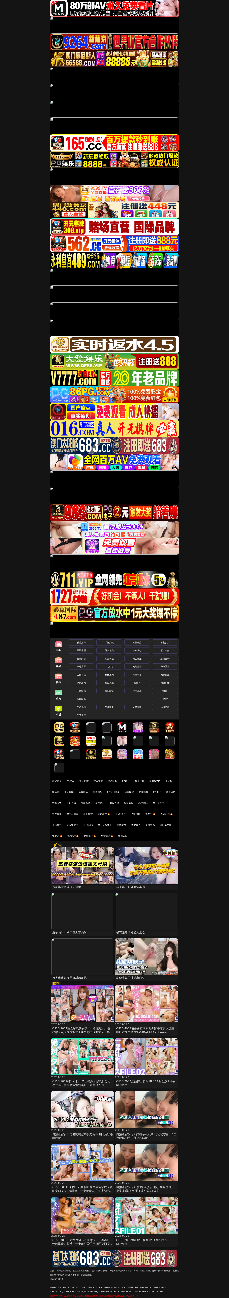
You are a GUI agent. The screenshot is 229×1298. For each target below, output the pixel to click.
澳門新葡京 (72, 813)
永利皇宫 (88, 813)
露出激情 (109, 690)
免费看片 (121, 824)
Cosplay (137, 650)
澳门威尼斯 (166, 824)
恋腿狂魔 (165, 674)
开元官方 (57, 824)
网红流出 (137, 666)
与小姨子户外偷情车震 (130, 887)
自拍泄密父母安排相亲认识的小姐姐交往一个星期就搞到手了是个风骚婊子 (146, 1136)
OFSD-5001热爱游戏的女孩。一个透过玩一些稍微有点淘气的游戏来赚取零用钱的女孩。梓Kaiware (81, 1032)
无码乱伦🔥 (166, 813)
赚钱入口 (123, 835)
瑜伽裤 (137, 682)
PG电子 (126, 781)
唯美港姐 (137, 658)
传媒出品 (81, 698)
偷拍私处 (100, 803)
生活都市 (81, 706)
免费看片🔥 (104, 813)
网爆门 (165, 690)
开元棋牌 (84, 781)
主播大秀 (57, 803)
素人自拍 (165, 650)
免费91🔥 (57, 835)
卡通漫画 (81, 690)
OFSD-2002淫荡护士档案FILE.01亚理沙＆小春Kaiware (146, 1083)
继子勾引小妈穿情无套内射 (69, 932)
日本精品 (109, 650)
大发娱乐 (57, 813)
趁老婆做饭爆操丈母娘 (66, 887)
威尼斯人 (57, 781)
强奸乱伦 (109, 642)
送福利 (168, 781)
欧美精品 (137, 642)
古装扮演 (81, 674)
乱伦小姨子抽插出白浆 (130, 978)
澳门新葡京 (158, 803)
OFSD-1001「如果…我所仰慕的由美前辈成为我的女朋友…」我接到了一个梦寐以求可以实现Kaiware (82, 1190)
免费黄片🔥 (107, 835)
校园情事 (109, 706)
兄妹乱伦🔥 (90, 835)
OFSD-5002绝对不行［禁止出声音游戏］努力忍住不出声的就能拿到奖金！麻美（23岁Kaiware (81, 1085)
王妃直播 (71, 803)
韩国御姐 (109, 658)
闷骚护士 (165, 682)
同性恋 (165, 698)
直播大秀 (150, 824)
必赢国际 (83, 792)
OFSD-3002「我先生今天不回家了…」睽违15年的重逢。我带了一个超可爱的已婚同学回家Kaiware (81, 1243)
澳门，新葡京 (105, 824)
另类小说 (81, 714)
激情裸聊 (135, 813)
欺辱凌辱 (81, 666)
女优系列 (109, 674)
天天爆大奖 (72, 824)
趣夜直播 (114, 803)
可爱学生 (137, 674)
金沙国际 (88, 824)
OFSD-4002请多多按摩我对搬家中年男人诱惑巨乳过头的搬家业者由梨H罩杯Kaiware (145, 1030)
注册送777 (154, 781)
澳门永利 (112, 781)
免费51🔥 (150, 813)
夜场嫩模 (128, 803)
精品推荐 (81, 642)
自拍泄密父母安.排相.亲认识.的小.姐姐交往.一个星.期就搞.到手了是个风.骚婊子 (145, 1189)
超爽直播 (144, 792)
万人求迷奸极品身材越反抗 (69, 978)
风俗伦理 (165, 706)
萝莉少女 (165, 642)
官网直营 (98, 781)
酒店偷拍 (171, 792)
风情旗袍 (81, 682)
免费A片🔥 (73, 835)
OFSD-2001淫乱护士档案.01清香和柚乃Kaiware (141, 1242)
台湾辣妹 (81, 658)
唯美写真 (137, 690)
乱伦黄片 (85, 803)
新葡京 (55, 792)
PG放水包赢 (113, 792)
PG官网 (70, 781)
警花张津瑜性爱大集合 (130, 932)
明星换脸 (109, 682)
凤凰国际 (97, 792)
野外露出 (165, 666)
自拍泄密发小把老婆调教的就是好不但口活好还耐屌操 (82, 1136)
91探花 (109, 666)
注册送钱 (140, 781)
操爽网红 (129, 792)
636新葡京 (120, 813)
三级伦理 (81, 650)
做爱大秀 (135, 824)
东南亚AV (165, 658)
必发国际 (143, 803)
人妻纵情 (137, 706)
